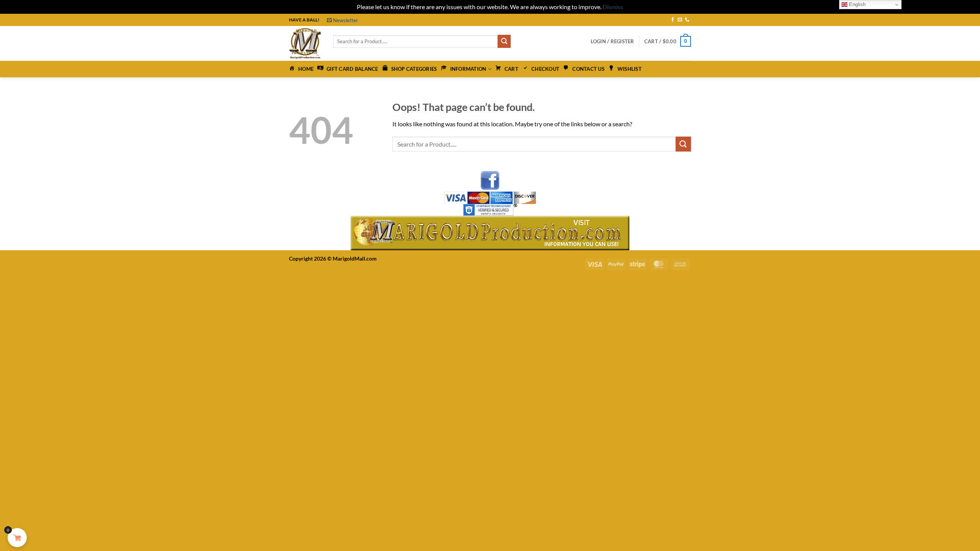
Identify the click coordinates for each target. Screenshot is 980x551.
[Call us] (687, 20)
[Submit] (504, 41)
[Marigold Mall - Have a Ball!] (305, 43)
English (857, 4)
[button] (342, 20)
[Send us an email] (680, 20)
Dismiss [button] (613, 6)
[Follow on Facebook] (672, 20)
